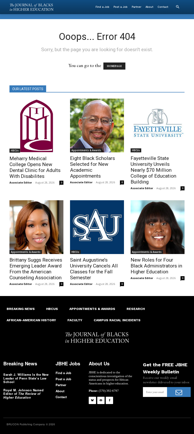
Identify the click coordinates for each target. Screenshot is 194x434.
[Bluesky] (92, 400)
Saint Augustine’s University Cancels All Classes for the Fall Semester (94, 268)
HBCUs (15, 150)
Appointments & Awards (86, 150)
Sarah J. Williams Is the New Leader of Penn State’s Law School (25, 378)
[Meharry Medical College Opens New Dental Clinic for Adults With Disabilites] (36, 126)
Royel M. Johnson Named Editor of (23, 394)
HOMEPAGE (114, 66)
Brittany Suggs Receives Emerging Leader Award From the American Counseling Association (35, 268)
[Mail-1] (101, 400)
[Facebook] (109, 400)
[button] (177, 7)
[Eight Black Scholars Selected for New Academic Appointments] (97, 125)
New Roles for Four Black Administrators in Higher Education (156, 266)
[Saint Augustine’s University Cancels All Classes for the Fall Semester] (97, 227)
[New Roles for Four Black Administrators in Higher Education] (158, 227)
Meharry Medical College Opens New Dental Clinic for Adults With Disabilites (35, 167)
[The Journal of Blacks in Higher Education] (31, 7)
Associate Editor (20, 182)
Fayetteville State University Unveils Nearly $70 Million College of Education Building (153, 170)
